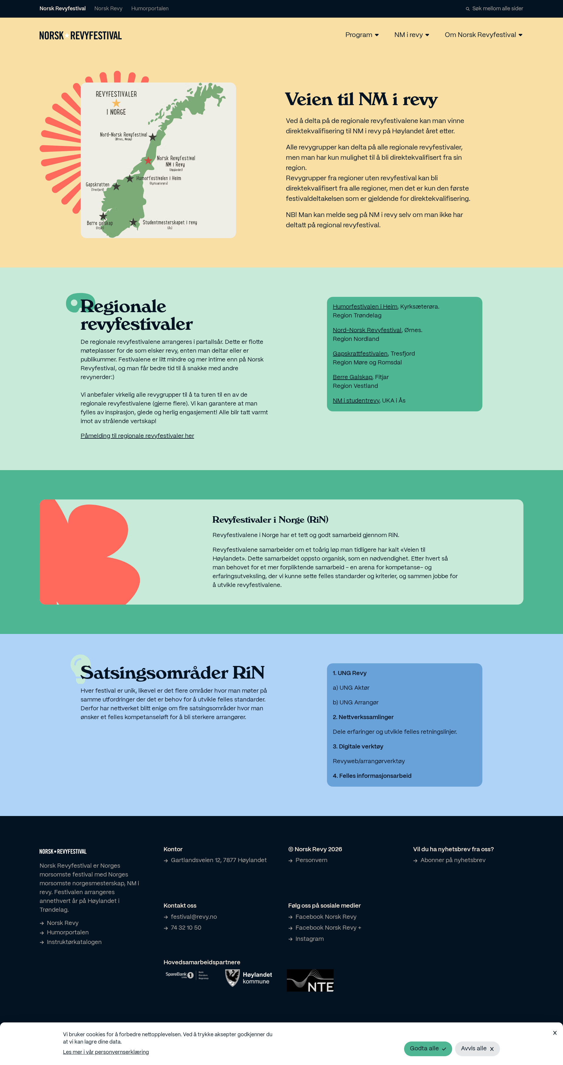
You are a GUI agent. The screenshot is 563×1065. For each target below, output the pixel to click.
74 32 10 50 (186, 928)
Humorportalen (150, 8)
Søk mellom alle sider (497, 8)
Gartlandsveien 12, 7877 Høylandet (219, 860)
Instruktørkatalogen (74, 942)
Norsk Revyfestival (63, 8)
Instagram (310, 939)
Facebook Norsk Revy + (328, 928)
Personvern (312, 860)
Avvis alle (474, 1048)
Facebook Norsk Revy (326, 917)
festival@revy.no (194, 917)
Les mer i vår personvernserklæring (106, 1052)
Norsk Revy (108, 8)
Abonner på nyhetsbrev (453, 860)
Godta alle (424, 1048)
